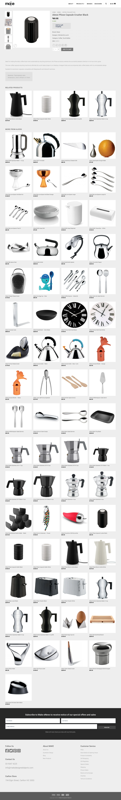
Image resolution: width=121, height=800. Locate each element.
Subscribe (106, 727)
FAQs (82, 750)
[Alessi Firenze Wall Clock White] (102, 315)
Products (80, 3)
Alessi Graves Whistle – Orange (97, 364)
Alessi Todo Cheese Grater (68, 668)
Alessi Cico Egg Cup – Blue (40, 296)
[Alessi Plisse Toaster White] (74, 586)
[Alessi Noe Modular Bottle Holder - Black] (18, 518)
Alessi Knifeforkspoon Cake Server (98, 397)
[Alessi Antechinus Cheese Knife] (74, 145)
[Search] (106, 3)
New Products (47, 758)
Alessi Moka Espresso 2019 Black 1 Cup (99, 465)
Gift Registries (85, 761)
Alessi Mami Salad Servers (68, 431)
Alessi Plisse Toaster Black (40, 601)
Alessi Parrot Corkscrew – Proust (41, 533)
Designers (98, 3)
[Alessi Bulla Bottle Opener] (74, 247)
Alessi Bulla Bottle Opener (67, 262)
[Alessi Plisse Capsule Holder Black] (18, 552)
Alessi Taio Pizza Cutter (39, 668)
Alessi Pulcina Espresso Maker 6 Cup (98, 119)
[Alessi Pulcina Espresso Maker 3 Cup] (102, 586)
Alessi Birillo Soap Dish (39, 228)
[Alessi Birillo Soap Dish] (46, 213)
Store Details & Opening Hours (89, 752)
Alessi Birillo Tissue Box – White (97, 228)
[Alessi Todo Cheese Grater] (74, 653)
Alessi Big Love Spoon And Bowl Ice (14, 194)
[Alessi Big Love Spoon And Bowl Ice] (18, 179)
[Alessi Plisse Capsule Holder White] (46, 104)
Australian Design (48, 752)
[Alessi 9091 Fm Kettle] (46, 145)
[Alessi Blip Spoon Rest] (18, 247)
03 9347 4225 (11, 764)
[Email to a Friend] (59, 45)
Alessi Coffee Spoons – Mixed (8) (69, 296)
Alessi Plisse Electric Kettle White (97, 567)
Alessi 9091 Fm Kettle (38, 160)
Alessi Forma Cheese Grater (12, 364)
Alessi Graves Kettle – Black (40, 364)
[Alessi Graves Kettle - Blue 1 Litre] (74, 349)
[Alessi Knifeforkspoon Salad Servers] (18, 416)
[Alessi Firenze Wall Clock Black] (74, 315)
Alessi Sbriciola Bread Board (96, 635)
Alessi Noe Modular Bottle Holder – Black (15, 533)
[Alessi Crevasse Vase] (18, 315)
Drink (59, 12)
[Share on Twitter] (56, 45)
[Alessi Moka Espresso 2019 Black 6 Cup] (46, 484)
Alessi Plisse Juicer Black (11, 601)
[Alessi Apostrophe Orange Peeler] (102, 145)
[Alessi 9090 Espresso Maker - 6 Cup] (18, 145)
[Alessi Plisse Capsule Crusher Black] (102, 518)
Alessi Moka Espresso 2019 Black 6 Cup (43, 499)
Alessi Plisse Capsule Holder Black (14, 567)
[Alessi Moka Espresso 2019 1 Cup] (18, 450)
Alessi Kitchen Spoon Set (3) (68, 397)
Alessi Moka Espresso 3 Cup (68, 499)
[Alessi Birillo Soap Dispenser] (74, 213)
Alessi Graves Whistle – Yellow (13, 397)
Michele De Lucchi (63, 35)
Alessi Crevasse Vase (10, 330)
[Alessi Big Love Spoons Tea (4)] (18, 213)
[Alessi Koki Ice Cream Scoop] (46, 416)
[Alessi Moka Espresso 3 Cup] (74, 484)
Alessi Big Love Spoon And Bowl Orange (43, 194)
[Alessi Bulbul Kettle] (46, 247)
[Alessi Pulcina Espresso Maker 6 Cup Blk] (74, 104)
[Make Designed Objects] (9, 3)
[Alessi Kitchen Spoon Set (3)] (74, 382)
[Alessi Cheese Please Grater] (18, 281)
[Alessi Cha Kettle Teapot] (102, 247)
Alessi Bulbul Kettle (38, 262)
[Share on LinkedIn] (65, 45)
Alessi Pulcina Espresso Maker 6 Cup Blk (71, 119)
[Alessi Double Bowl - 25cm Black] (46, 315)
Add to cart (67, 49)
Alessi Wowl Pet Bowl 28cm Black (13, 702)
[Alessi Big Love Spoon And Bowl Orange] (46, 179)
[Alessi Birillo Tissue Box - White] (102, 213)
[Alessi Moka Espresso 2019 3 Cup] (46, 450)
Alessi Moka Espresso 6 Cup (96, 499)
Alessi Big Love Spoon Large (68, 194)
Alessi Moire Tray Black (95, 431)
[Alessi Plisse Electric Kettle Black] (18, 104)
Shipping (83, 767)
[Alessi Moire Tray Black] (102, 416)
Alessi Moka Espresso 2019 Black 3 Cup (15, 499)
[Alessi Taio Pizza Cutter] (46, 653)
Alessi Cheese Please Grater (12, 296)
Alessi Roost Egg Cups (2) (67, 635)
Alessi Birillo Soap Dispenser (68, 228)
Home (54, 12)
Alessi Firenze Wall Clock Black (69, 330)
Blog (44, 755)
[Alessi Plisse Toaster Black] (46, 586)
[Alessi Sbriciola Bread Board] (102, 619)
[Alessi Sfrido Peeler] (18, 653)
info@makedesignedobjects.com (19, 768)
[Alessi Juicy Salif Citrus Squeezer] (46, 382)
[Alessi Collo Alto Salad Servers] (102, 281)
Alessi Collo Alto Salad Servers (97, 296)
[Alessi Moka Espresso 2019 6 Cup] (74, 450)
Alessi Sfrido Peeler (10, 668)
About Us (45, 750)
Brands (89, 3)
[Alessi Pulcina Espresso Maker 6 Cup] (102, 104)
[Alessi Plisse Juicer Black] (18, 586)
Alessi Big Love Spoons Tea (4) (13, 228)
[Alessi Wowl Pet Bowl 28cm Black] (18, 687)
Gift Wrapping (84, 758)
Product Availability (86, 755)
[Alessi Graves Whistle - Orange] (102, 349)
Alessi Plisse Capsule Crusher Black (98, 533)
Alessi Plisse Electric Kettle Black (13, 119)
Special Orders (85, 764)
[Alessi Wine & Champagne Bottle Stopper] (102, 653)
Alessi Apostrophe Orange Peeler (97, 160)
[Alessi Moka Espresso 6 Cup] (102, 484)
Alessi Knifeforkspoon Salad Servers (14, 431)
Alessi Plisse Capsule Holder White (42, 119)
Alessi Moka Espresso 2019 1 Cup (13, 465)
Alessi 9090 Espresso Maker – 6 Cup (14, 160)
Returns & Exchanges (87, 773)
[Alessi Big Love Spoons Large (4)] (102, 179)
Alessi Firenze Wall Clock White (97, 330)
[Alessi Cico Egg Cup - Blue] (46, 281)
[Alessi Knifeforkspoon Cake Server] (102, 382)
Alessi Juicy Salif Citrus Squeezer (41, 397)
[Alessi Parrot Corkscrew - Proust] (46, 518)
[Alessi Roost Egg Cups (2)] (74, 619)
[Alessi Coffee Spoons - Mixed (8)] (74, 281)
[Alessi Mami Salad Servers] (74, 416)
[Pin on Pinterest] (62, 45)
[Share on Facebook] (53, 45)
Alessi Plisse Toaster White (68, 601)
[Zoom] (15, 45)
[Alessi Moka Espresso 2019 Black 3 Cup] (18, 484)
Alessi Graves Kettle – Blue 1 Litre (69, 364)
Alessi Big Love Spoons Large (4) (97, 194)
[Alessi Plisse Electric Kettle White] (102, 552)
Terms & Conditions (86, 779)
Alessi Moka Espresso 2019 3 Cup (41, 465)
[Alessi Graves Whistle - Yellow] (18, 382)
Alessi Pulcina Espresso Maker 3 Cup (98, 601)
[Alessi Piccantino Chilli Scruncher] (74, 518)
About (70, 3)
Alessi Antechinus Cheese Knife (69, 160)
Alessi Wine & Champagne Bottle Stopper (99, 668)
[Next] (47, 29)
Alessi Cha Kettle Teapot (95, 262)
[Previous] (15, 29)
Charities (83, 776)
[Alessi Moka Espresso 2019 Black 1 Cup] (102, 450)
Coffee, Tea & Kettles (68, 12)
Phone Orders (84, 770)
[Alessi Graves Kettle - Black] (46, 349)
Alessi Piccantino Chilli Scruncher (69, 533)
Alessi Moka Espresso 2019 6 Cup (69, 465)
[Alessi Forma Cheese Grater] (18, 349)
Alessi (58, 32)
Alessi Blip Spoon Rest (11, 262)
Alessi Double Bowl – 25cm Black (41, 330)
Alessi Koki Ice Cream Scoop (40, 431)
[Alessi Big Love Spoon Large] (74, 179)
